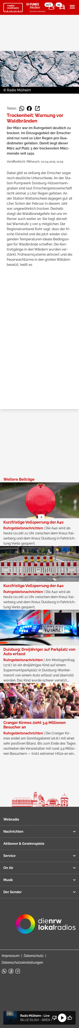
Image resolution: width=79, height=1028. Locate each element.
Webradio (11, 819)
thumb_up (69, 1017)
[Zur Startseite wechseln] (13, 8)
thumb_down (54, 1017)
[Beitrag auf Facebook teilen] (29, 108)
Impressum (11, 956)
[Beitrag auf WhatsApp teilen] (21, 108)
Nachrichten (13, 831)
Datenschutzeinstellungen (22, 962)
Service (9, 856)
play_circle (62, 1018)
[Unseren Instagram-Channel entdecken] (17, 971)
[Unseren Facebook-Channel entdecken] (10, 971)
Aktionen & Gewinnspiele (23, 844)
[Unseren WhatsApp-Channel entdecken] (4, 971)
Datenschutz (34, 956)
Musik (8, 880)
